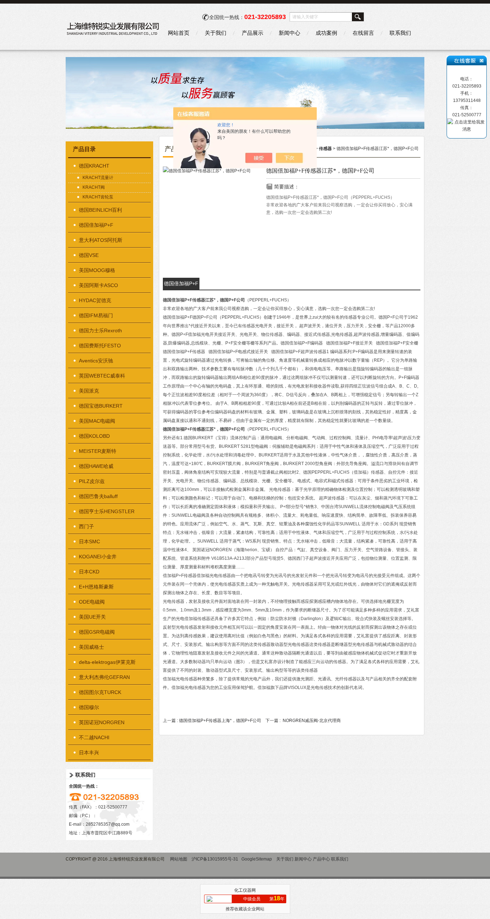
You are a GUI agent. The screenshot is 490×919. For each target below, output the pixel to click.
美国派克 (89, 391)
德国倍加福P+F (96, 225)
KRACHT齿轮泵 (98, 197)
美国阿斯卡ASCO (98, 285)
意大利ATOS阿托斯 (100, 240)
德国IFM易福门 (96, 315)
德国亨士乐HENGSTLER (107, 511)
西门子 (86, 526)
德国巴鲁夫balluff (98, 496)
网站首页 (178, 33)
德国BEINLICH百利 (100, 210)
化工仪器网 (245, 890)
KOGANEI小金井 (98, 556)
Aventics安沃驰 (96, 361)
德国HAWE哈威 (96, 466)
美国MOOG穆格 (97, 270)
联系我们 (400, 33)
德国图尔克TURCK (100, 692)
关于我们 (215, 33)
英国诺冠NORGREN (101, 722)
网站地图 (178, 859)
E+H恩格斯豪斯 (96, 587)
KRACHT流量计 (98, 177)
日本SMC (89, 541)
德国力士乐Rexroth (100, 330)
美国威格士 (91, 647)
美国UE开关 (92, 617)
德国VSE (89, 255)
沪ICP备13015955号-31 (215, 859)
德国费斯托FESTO (100, 345)
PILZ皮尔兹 (92, 481)
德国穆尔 (89, 707)
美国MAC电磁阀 (97, 421)
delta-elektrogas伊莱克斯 (107, 662)
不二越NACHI (94, 737)
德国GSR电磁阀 (97, 632)
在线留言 (363, 33)
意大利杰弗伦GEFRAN (104, 677)
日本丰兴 (89, 752)
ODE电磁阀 (92, 602)
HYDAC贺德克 (95, 300)
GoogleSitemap (256, 859)
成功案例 (326, 33)
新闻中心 (289, 33)
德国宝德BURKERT (101, 406)
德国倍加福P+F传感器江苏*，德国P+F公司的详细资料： (181, 285)
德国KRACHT (94, 166)
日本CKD (89, 572)
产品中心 (321, 859)
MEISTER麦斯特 (97, 451)
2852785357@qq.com (107, 824)
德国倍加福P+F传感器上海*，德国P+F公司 (220, 720)
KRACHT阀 (94, 187)
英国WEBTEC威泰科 (102, 376)
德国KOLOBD (94, 436)
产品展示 (252, 33)
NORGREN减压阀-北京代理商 (312, 720)
